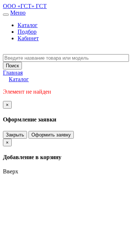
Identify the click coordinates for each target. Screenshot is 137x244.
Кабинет (28, 38)
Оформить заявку (51, 135)
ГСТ (41, 6)
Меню (18, 13)
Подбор (27, 32)
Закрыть (15, 135)
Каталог (28, 25)
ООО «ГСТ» (19, 6)
